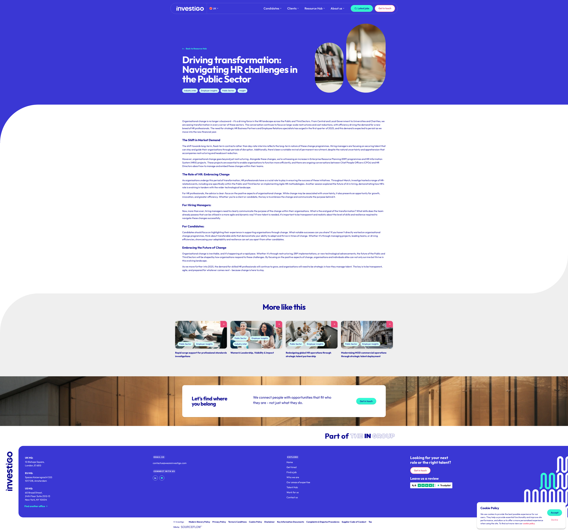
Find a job (292, 472)
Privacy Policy (219, 522)
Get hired (291, 467)
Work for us (293, 492)
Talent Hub (292, 487)
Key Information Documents (290, 522)
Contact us (292, 497)
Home (290, 462)
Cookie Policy (255, 522)
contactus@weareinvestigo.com (170, 463)
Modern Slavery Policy (199, 522)
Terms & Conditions (237, 522)
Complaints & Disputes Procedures (322, 522)
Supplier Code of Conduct (354, 522)
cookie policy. (529, 523)
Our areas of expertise (298, 482)
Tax (370, 522)
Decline (554, 519)
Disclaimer (269, 522)
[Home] (190, 8)
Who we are (293, 477)
